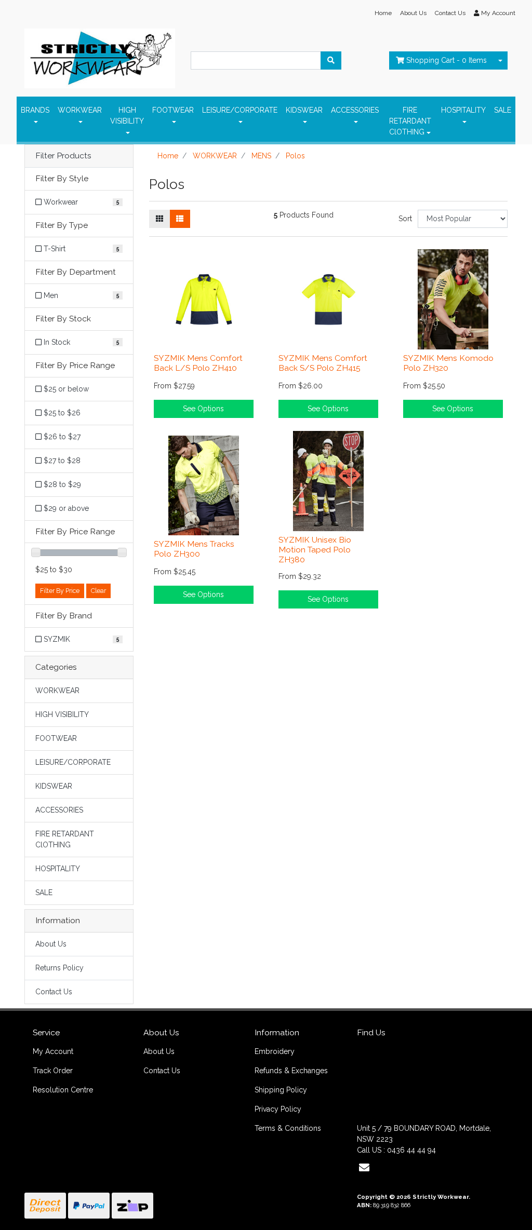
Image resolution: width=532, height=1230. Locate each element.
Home (383, 13)
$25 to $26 (61, 413)
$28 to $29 (61, 484)
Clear (98, 590)
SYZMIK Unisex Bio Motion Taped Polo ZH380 (314, 549)
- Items (446, 60)
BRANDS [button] (35, 110)
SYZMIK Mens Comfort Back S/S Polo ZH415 (322, 363)
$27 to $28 (61, 460)
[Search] (331, 60)
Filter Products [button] (63, 155)
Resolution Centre (63, 1090)
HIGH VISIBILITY (127, 115)
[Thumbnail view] (159, 219)
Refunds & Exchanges (291, 1070)
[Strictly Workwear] (99, 55)
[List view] (179, 219)
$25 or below (65, 389)
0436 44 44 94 (411, 1150)
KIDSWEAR (304, 110)
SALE (502, 110)
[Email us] (364, 1167)
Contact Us (450, 13)
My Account (53, 1051)
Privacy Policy (278, 1109)
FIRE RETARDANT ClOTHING (410, 121)
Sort (405, 218)
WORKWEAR (80, 110)
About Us (413, 13)
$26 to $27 (61, 436)
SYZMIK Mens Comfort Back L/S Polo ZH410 (198, 363)
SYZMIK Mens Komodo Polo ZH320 (448, 363)
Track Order (53, 1070)
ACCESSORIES (355, 110)
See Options (203, 408)
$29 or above (65, 508)
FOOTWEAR (173, 110)
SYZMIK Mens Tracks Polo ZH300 (194, 549)
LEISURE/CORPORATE (239, 110)
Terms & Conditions (288, 1128)
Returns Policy (59, 968)
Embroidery (275, 1051)
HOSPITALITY (463, 110)
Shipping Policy (281, 1090)
